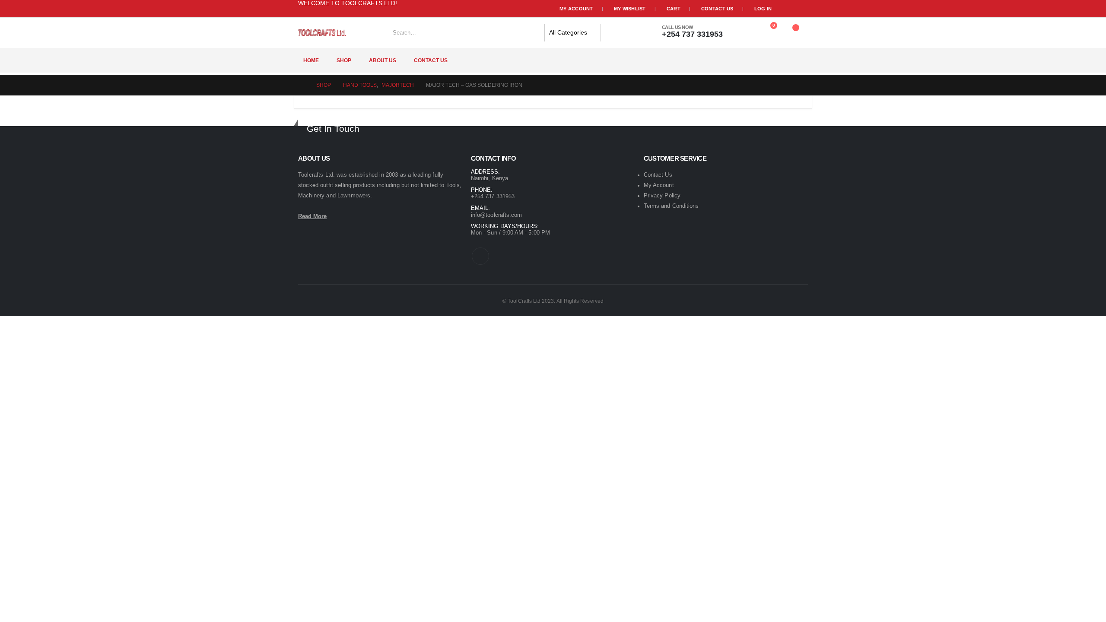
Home (311, 60)
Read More (312, 216)
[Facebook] (415, 6)
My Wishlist (630, 8)
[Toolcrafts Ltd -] (322, 32)
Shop (344, 60)
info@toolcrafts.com (496, 215)
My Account (576, 8)
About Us (382, 60)
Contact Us (717, 8)
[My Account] (745, 29)
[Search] (612, 32)
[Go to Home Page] (301, 85)
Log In (763, 8)
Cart (673, 8)
